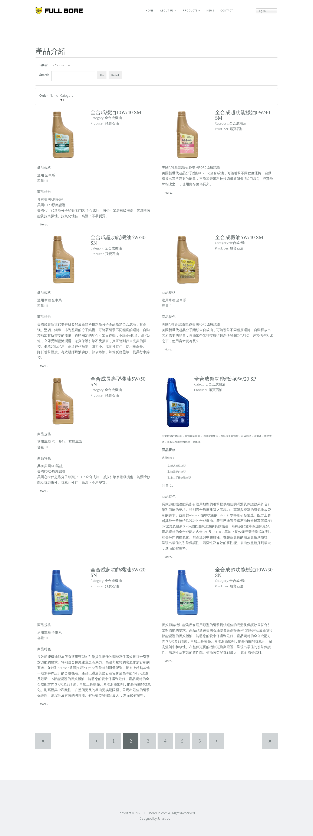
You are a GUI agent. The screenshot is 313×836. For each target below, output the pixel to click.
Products (190, 10)
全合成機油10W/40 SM (115, 112)
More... (44, 224)
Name (54, 95)
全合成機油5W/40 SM (239, 237)
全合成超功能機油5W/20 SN (117, 572)
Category (66, 95)
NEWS (210, 10)
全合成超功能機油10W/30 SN (244, 572)
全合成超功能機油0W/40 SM (242, 115)
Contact (226, 10)
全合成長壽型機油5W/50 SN (117, 381)
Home (150, 10)
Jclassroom (165, 818)
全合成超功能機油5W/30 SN (117, 240)
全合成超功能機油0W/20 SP (225, 378)
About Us (167, 10)
